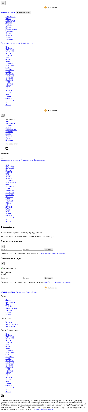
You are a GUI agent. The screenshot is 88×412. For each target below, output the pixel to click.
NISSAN (9, 53)
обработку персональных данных (52, 253)
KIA (7, 47)
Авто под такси (14, 43)
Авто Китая (10, 326)
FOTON (9, 55)
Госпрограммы (11, 29)
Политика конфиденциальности (44, 409)
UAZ (7, 57)
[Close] (2, 158)
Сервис (8, 33)
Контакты (9, 39)
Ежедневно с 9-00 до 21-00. (26, 292)
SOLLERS (10, 70)
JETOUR (9, 90)
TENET (8, 72)
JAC (7, 103)
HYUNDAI (10, 49)
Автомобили (10, 17)
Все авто (4, 43)
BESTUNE (10, 74)
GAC (8, 68)
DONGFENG (11, 66)
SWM (8, 82)
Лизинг (8, 19)
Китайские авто (27, 43)
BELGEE (9, 80)
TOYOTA (9, 63)
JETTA (8, 105)
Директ (8, 304)
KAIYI (8, 96)
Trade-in (9, 25)
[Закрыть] (3, 115)
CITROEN (10, 78)
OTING (8, 86)
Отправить (48, 249)
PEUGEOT (10, 100)
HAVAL (9, 61)
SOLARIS (9, 84)
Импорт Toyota (39, 160)
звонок (24, 12)
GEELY (8, 59)
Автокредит (10, 21)
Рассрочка (9, 31)
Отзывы (9, 35)
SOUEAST (10, 76)
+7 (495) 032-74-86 (8, 12)
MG (7, 88)
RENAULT (10, 51)
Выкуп (8, 27)
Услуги (8, 37)
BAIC (8, 94)
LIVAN (8, 92)
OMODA (9, 98)
